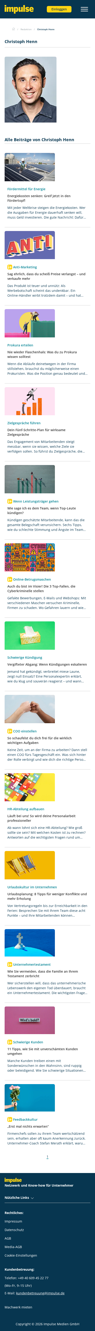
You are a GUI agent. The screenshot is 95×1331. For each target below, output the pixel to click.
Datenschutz (14, 1230)
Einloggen (59, 9)
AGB (8, 1238)
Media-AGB (13, 1247)
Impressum (13, 1221)
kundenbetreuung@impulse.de (40, 1293)
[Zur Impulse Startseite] (13, 29)
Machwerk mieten (18, 1307)
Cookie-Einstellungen (21, 1255)
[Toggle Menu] (84, 9)
